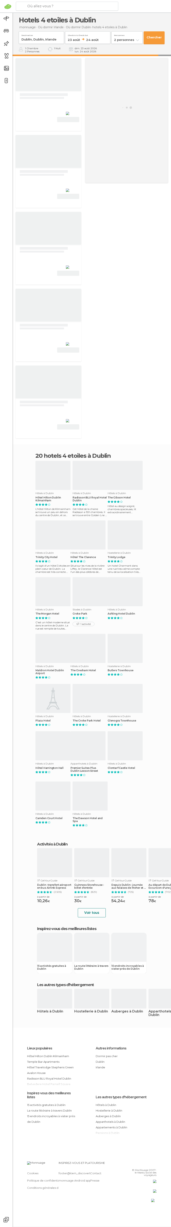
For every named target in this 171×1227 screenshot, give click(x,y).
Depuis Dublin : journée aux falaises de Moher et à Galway (128, 886)
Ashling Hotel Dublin (121, 613)
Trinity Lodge (116, 557)
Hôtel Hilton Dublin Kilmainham (48, 499)
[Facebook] (137, 1164)
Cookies (32, 1173)
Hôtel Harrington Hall (49, 768)
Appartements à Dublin (111, 1127)
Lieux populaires (39, 1048)
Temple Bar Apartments (43, 1061)
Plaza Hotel (43, 720)
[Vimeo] (148, 1164)
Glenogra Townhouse (122, 720)
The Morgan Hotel (47, 613)
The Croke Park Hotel (87, 720)
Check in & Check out (78, 34)
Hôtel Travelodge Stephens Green (50, 1067)
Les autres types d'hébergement (121, 1097)
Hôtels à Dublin (50, 1011)
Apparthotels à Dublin (110, 1121)
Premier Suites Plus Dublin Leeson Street (84, 769)
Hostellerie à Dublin (91, 1011)
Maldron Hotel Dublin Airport (49, 672)
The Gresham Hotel (83, 670)
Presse (94, 1180)
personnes (119, 34)
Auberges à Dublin (127, 1011)
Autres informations (111, 1048)
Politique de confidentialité (45, 1180)
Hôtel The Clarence (83, 557)
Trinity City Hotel (46, 557)
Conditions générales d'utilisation (49, 1187)
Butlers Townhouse (120, 670)
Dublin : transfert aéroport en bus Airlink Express (54, 886)
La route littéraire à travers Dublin (91, 967)
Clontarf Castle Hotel (121, 768)
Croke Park (80, 613)
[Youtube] (154, 1164)
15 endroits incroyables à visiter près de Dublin (127, 967)
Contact (95, 1173)
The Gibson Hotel (119, 497)
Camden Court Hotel (48, 818)
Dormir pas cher (107, 1056)
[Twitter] (143, 1164)
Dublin (100, 1061)
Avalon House (36, 1073)
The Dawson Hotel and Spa (88, 820)
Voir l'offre (68, 119)
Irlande (100, 1067)
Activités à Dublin (52, 844)
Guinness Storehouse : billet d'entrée (89, 886)
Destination (27, 34)
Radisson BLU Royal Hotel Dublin (90, 499)
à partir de (43, 896)
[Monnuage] (7, 6)
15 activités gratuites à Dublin (51, 967)
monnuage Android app (75, 1180)
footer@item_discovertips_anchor (82, 1173)
